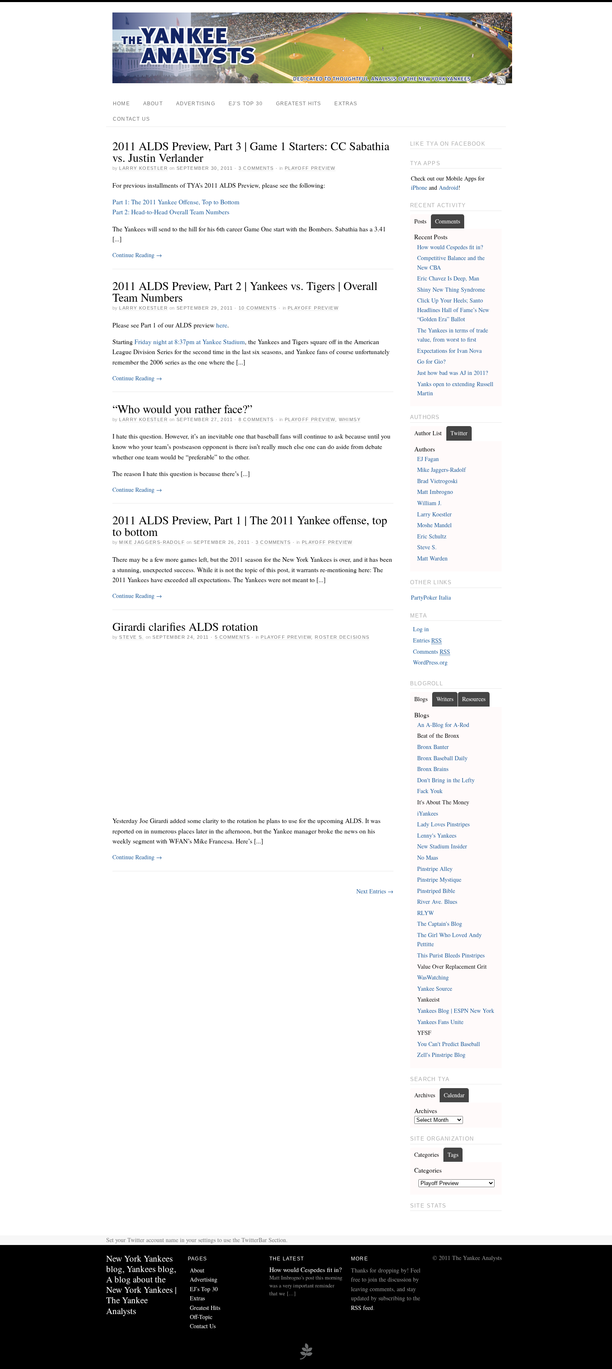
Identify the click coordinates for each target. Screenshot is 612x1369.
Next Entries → (374, 891)
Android (448, 187)
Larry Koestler (143, 168)
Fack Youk (430, 791)
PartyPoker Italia (431, 597)
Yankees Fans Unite (440, 1022)
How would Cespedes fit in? (450, 247)
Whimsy (350, 419)
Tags (453, 1154)
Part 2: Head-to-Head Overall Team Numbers (170, 212)
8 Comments (256, 419)
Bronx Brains (432, 769)
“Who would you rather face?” (182, 409)
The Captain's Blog (439, 924)
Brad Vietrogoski (437, 481)
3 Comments (256, 168)
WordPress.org (430, 662)
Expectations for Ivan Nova (449, 351)
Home (121, 104)
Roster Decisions (342, 637)
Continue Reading (137, 255)
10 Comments (257, 307)
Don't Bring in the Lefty (446, 780)
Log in (421, 629)
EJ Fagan (428, 459)
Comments (447, 221)
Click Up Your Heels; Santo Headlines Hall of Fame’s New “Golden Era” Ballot (453, 309)
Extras (345, 104)
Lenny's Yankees (436, 835)
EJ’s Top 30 (246, 104)
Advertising (195, 104)
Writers (444, 699)
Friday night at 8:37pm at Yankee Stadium (189, 341)
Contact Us (131, 119)
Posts (420, 221)
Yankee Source (434, 988)
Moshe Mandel (434, 525)
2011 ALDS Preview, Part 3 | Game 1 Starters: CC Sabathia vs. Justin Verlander (250, 151)
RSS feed (362, 1308)
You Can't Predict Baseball (448, 1044)
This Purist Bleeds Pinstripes (451, 955)
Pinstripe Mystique (439, 879)
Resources (473, 699)
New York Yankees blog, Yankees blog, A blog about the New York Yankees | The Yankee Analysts (141, 1284)
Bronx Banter (433, 747)
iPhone (419, 187)
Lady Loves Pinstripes (443, 824)
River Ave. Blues (437, 901)
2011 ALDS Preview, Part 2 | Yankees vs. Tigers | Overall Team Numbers (245, 291)
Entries (427, 640)
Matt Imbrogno (435, 492)
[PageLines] (306, 1358)
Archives (424, 1095)
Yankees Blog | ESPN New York (455, 1010)
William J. (429, 503)
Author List (428, 433)
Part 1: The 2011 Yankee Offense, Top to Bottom (175, 202)
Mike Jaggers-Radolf (152, 542)
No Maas (427, 857)
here (221, 325)
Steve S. (131, 637)
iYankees (427, 813)
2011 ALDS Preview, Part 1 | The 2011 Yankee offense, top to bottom (249, 525)
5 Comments (232, 637)
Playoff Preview (310, 168)
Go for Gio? (431, 361)
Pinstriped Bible (436, 891)
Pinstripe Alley (435, 869)
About (153, 104)
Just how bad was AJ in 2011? (452, 373)
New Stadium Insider (442, 846)
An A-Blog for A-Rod (443, 725)
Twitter (459, 433)
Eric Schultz (431, 536)
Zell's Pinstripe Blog (441, 1055)
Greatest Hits (298, 104)
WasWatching (433, 977)
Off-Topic (201, 1317)
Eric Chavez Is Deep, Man (448, 278)
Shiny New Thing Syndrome (451, 289)
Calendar (454, 1095)
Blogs (421, 699)
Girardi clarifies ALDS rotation (185, 626)
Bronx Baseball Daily (442, 758)
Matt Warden (432, 558)
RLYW (425, 913)
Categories (426, 1154)
